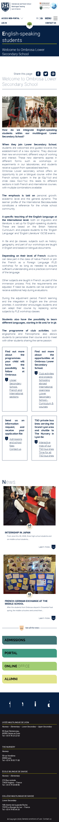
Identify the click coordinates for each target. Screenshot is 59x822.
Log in (4, 23)
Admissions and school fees (15, 442)
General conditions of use (32, 819)
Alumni (11, 679)
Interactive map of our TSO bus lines (46, 445)
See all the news (32, 627)
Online (17, 666)
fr (37, 18)
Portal (11, 653)
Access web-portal (10, 18)
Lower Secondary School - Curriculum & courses (46, 400)
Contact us (50, 23)
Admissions (15, 640)
